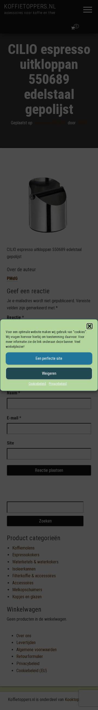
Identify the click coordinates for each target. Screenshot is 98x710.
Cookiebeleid (37, 383)
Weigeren (49, 373)
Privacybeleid (58, 383)
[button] (89, 326)
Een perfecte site (49, 358)
